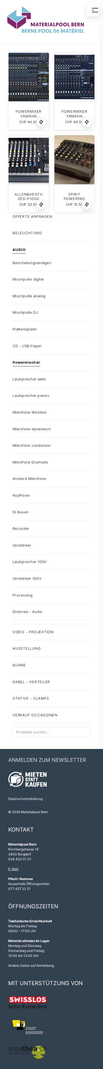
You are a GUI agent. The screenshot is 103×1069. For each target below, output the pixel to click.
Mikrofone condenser (32, 445)
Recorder (21, 528)
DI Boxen (21, 512)
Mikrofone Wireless (30, 412)
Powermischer (26, 362)
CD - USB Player (27, 346)
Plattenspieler (25, 329)
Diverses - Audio (27, 611)
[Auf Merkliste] (41, 122)
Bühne (19, 665)
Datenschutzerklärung (25, 799)
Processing (23, 595)
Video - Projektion (33, 632)
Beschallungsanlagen (32, 263)
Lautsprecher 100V (30, 561)
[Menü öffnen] (93, 10)
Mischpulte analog (29, 296)
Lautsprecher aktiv (29, 379)
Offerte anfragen (32, 216)
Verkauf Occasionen (35, 715)
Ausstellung (27, 648)
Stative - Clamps (31, 698)
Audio (19, 249)
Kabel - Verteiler (31, 682)
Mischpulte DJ (25, 312)
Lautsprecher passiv (31, 395)
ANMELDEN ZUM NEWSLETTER (47, 760)
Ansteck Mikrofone (29, 478)
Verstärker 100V (27, 578)
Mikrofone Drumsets (30, 462)
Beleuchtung (27, 233)
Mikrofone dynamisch (32, 429)
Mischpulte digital (28, 279)
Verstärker (22, 545)
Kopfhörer (21, 495)
